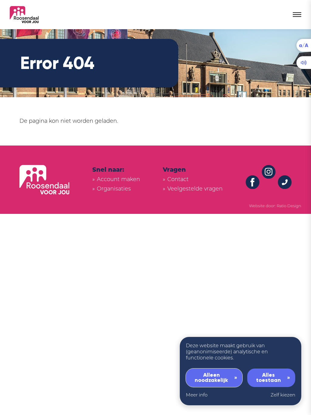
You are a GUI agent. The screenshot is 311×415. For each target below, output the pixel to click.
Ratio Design (289, 206)
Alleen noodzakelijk (211, 378)
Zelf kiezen (283, 395)
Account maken (118, 179)
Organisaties (114, 189)
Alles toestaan (268, 378)
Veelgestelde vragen (195, 189)
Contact (178, 179)
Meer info (196, 395)
